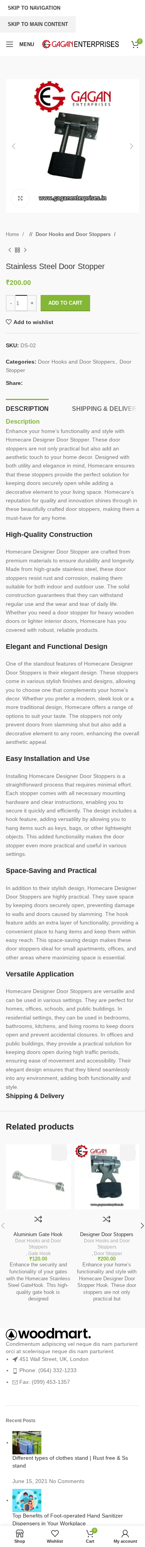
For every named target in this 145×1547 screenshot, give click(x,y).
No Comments (66, 1481)
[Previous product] (10, 250)
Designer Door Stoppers (106, 1234)
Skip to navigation (34, 8)
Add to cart (65, 303)
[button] (13, 146)
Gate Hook (39, 1253)
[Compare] (38, 1219)
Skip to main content (38, 24)
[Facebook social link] (28, 383)
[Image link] (48, 1334)
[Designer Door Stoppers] (107, 1176)
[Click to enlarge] (20, 198)
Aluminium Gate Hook (38, 1234)
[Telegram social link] (59, 383)
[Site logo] (80, 44)
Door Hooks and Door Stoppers (74, 234)
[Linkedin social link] (51, 383)
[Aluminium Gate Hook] (38, 1176)
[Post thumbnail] (26, 1442)
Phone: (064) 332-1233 (48, 1370)
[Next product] (25, 250)
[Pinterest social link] (44, 383)
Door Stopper (108, 1253)
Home (13, 234)
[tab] (27, 408)
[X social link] (36, 383)
